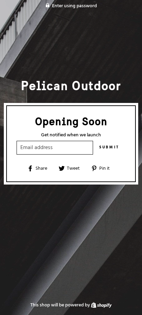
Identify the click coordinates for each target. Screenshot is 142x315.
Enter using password (74, 6)
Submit (109, 147)
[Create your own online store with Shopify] (101, 305)
